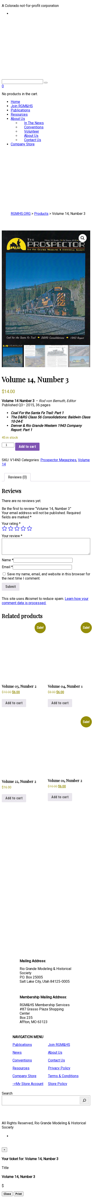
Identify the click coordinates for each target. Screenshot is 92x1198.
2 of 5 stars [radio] (10, 528)
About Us (18, 119)
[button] (83, 238)
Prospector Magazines (58, 460)
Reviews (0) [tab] (17, 477)
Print (18, 1194)
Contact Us (32, 140)
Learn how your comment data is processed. (45, 601)
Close (7, 1194)
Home (15, 102)
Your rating (11, 524)
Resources (19, 114)
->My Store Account (28, 1084)
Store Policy (57, 1084)
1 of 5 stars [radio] (4, 528)
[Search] (84, 1100)
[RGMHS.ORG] (46, 53)
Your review (12, 536)
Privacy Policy (59, 1068)
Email (7, 567)
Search (7, 1093)
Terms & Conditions (63, 1076)
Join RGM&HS (22, 106)
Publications (20, 110)
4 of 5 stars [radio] (23, 528)
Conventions (22, 1060)
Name (7, 560)
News (17, 1052)
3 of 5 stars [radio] (17, 528)
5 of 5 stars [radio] (29, 528)
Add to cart (27, 446)
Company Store (23, 144)
